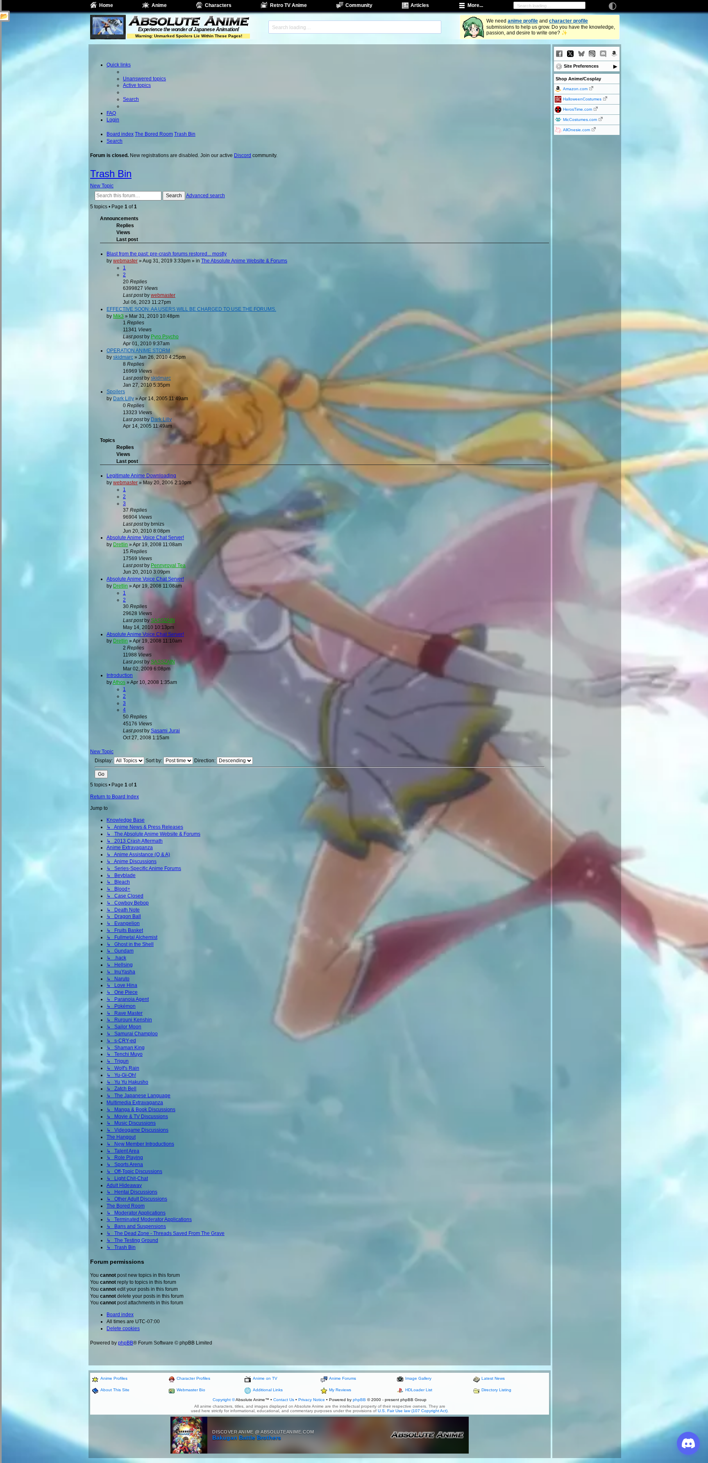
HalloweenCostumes (582, 99)
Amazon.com (575, 89)
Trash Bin (111, 173)
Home (106, 5)
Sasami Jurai (165, 731)
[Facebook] (559, 54)
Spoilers (116, 391)
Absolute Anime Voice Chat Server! (145, 537)
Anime (159, 5)
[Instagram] (592, 54)
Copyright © (224, 1399)
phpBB (125, 1343)
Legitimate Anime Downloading (141, 476)
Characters (218, 5)
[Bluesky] (581, 54)
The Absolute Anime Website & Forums (244, 261)
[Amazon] (614, 54)
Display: (104, 760)
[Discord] (603, 54)
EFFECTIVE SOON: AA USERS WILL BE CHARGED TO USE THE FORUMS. (191, 309)
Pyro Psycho (165, 337)
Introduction (120, 675)
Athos (119, 682)
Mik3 (118, 316)
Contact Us (283, 1399)
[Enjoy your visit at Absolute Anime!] (188, 22)
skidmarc (123, 357)
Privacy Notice (311, 1399)
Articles (420, 5)
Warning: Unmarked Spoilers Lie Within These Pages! (188, 36)
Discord (242, 155)
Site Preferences (581, 66)
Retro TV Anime (288, 5)
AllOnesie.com (576, 130)
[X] (570, 54)
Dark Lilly (123, 398)
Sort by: (154, 760)
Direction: (205, 760)
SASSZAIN (163, 620)
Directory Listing (496, 1390)
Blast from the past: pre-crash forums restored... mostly (167, 254)
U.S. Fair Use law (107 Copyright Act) (412, 1410)
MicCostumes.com (580, 119)
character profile (568, 21)
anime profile (523, 21)
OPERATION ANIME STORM (138, 350)
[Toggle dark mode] (612, 6)
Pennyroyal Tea (168, 565)
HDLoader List (418, 1390)
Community (358, 5)
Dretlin (120, 544)
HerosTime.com (577, 109)
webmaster (125, 261)
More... (475, 5)
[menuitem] (144, 79)
